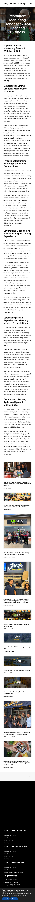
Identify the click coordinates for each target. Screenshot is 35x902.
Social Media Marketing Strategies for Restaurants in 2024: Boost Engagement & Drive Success (17, 762)
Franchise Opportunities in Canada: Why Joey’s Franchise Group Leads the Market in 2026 (17, 483)
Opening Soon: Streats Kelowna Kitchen (17, 670)
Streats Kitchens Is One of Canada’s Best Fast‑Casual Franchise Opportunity (17, 506)
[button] (30, 3)
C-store (6, 843)
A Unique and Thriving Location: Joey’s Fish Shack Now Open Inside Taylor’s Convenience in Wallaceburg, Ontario (16, 600)
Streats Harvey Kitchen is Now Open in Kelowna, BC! (16, 625)
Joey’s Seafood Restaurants (13, 872)
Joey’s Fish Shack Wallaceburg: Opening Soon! (17, 647)
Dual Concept (8, 840)
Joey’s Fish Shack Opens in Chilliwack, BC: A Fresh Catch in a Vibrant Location (18, 733)
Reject (14, 898)
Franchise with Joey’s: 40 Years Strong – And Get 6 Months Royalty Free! (17, 553)
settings (23, 895)
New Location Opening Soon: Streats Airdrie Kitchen (16, 692)
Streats (6, 838)
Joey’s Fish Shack (10, 835)
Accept (6, 898)
